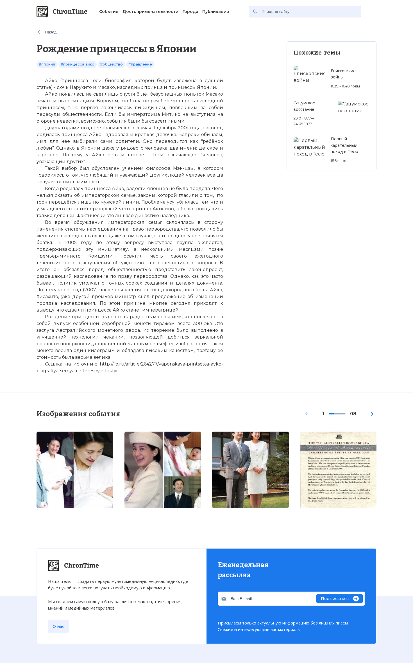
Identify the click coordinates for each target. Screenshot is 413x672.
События (108, 11)
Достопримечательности (150, 11)
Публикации (215, 11)
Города (190, 11)
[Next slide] (371, 414)
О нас (58, 626)
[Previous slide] (307, 414)
